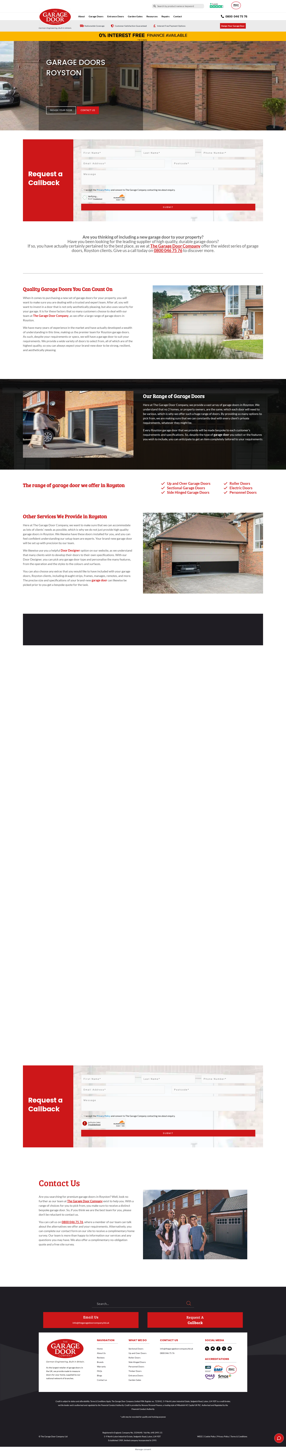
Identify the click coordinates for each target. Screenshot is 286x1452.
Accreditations (217, 1359)
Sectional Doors (136, 1348)
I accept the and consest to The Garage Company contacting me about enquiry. (129, 190)
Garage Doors (96, 16)
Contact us (102, 1380)
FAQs (99, 1371)
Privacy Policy (103, 190)
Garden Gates (135, 1380)
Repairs (165, 16)
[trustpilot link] (216, 5)
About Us (101, 1353)
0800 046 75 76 (168, 250)
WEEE (200, 1436)
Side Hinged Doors (137, 1362)
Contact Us (88, 110)
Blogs (99, 1375)
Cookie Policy (210, 1436)
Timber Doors (135, 1371)
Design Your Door (61, 110)
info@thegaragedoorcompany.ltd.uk (91, 1322)
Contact (177, 16)
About (81, 16)
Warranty (101, 1366)
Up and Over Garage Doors (188, 483)
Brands (100, 1362)
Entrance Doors (115, 16)
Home (100, 1348)
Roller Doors (134, 1357)
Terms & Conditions (239, 1436)
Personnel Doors (136, 1366)
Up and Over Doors (137, 1353)
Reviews (101, 1357)
